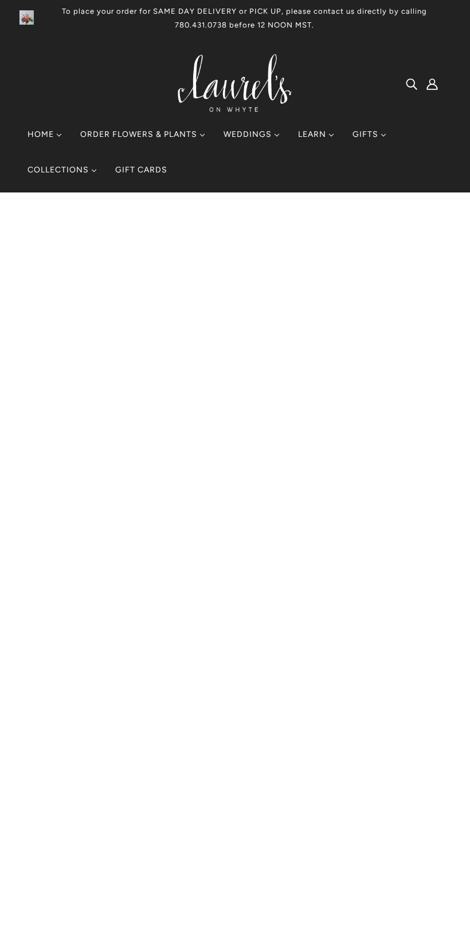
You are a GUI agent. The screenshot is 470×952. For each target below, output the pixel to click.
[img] (411, 83)
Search (211, 769)
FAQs (208, 810)
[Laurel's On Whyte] (235, 108)
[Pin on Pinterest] (359, 639)
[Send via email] (378, 639)
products (365, 238)
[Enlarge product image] (191, 342)
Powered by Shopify (78, 910)
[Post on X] (341, 639)
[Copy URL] (396, 639)
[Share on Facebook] (323, 639)
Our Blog (215, 797)
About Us (216, 783)
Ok (418, 842)
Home (328, 238)
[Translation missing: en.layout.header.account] (432, 83)
